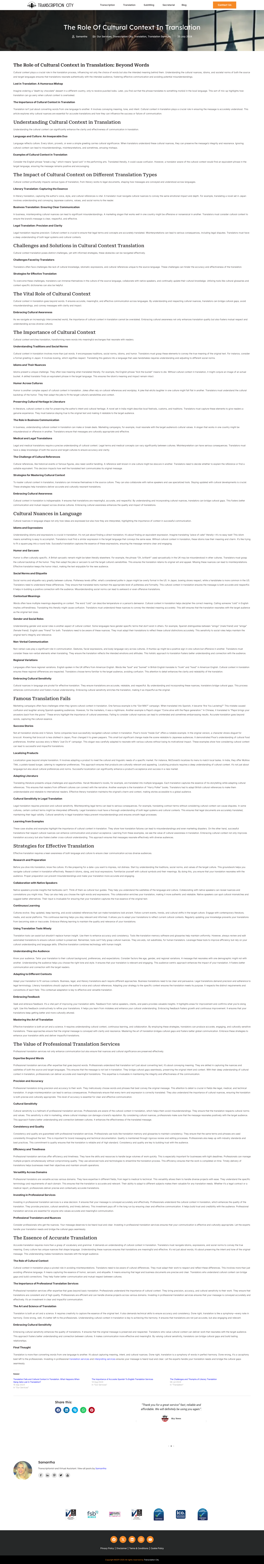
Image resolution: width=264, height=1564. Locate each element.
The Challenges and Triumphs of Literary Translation (193, 1379)
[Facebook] (113, 1539)
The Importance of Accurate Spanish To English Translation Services (122, 1379)
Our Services (104, 36)
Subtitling (149, 5)
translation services (79, 1359)
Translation (129, 5)
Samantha (100, 1468)
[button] (58, 1410)
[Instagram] (141, 1539)
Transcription (107, 5)
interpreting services (105, 1359)
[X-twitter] (122, 1539)
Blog (184, 5)
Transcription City (123, 36)
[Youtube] (150, 1539)
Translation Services (159, 36)
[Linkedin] (132, 1539)
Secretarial (169, 5)
